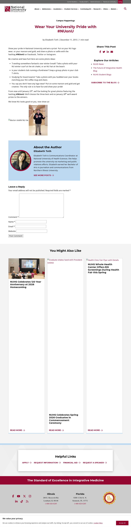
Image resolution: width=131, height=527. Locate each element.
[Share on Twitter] (104, 52)
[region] (65, 521)
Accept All (122, 523)
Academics (57, 9)
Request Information (46, 463)
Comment (13, 217)
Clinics (105, 9)
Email (11, 226)
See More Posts (42, 175)
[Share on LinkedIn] (108, 52)
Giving (120, 2)
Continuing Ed (85, 9)
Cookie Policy (98, 523)
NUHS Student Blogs (102, 74)
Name (11, 222)
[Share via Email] (112, 52)
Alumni (113, 9)
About (36, 9)
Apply (25, 463)
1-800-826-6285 (51, 503)
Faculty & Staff (84, 2)
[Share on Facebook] (100, 52)
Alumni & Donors (95, 2)
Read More (16, 430)
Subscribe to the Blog (103, 82)
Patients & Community (109, 2)
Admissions (46, 9)
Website (12, 231)
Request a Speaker (93, 463)
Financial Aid (70, 463)
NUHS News (98, 64)
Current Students (72, 2)
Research (97, 9)
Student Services (70, 9)
